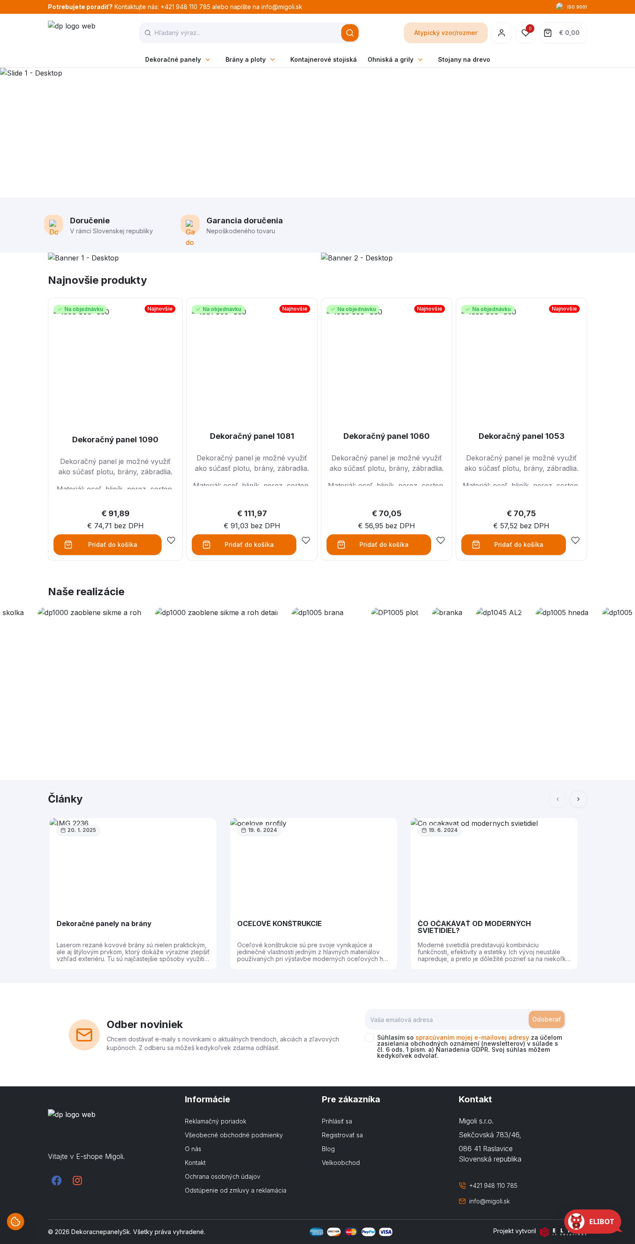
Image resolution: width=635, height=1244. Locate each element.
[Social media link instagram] (77, 1180)
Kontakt (195, 1162)
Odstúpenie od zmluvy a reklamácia (235, 1190)
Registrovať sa (342, 1135)
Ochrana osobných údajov (222, 1176)
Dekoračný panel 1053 (522, 436)
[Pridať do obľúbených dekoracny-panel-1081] (306, 540)
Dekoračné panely (173, 59)
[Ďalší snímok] (578, 799)
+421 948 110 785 (493, 1185)
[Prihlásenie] (501, 32)
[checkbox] (369, 1037)
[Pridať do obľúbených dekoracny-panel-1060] (441, 540)
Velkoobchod (341, 1162)
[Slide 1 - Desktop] (317, 132)
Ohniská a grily (390, 59)
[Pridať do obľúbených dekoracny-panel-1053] (575, 540)
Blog (328, 1148)
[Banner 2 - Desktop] (454, 258)
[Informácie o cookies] (15, 1221)
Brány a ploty (245, 59)
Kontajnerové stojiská (323, 59)
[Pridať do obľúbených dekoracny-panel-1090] (171, 540)
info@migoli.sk (489, 1201)
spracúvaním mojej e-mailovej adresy (472, 1037)
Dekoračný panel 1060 (386, 436)
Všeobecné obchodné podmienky (234, 1135)
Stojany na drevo (464, 59)
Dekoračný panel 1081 (252, 436)
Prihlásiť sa (337, 1121)
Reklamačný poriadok (215, 1121)
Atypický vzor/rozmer (445, 32)
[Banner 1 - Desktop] (181, 258)
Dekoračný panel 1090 (115, 439)
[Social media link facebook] (56, 1180)
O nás (193, 1148)
